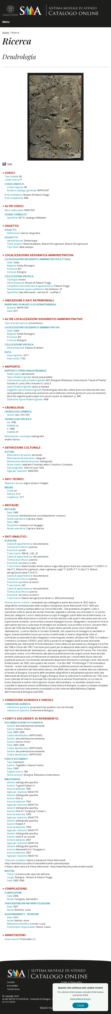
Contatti (10, 982)
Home (5, 32)
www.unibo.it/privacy (80, 998)
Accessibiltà (12, 985)
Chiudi (80, 1005)
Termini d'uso (13, 989)
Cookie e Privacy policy (71, 982)
